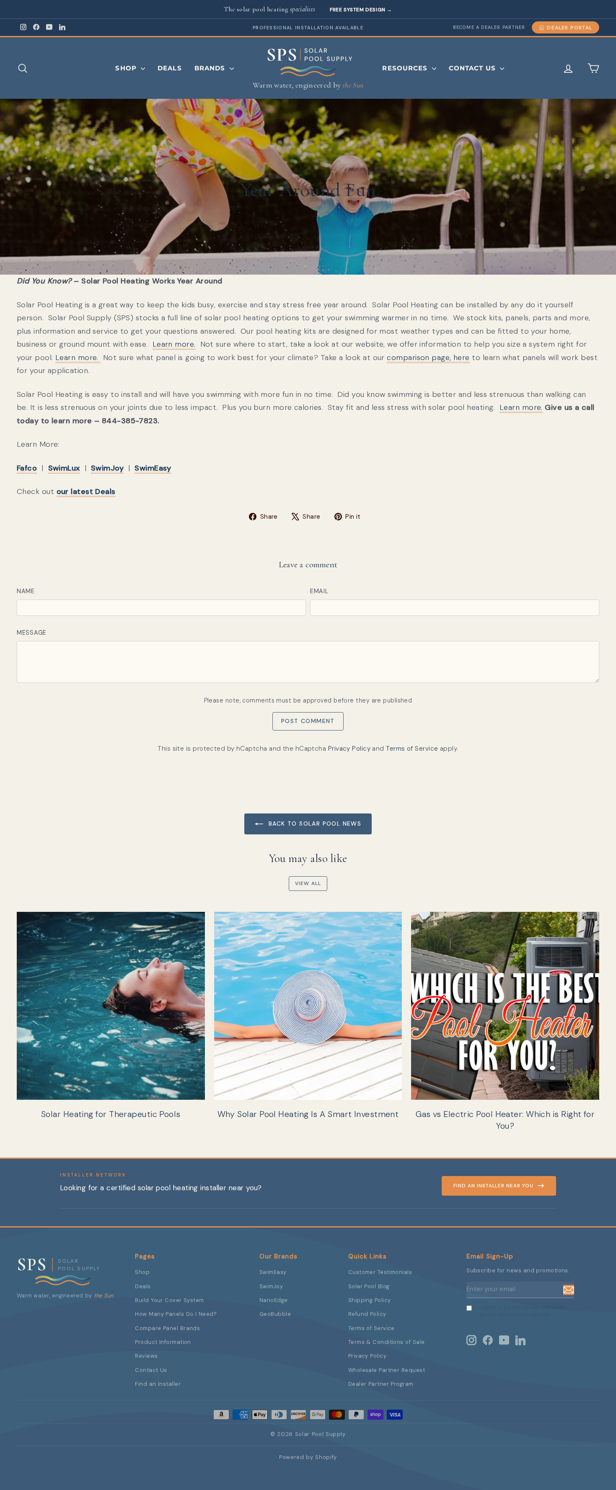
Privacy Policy (349, 748)
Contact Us (473, 68)
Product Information (163, 1342)
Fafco (27, 468)
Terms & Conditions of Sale (386, 1342)
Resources (406, 68)
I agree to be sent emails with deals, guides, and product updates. (523, 1311)
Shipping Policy (369, 1300)
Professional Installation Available (308, 28)
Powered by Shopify (308, 1457)
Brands (211, 68)
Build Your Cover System (169, 1300)
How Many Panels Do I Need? (176, 1314)
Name (26, 591)
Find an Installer (158, 1383)
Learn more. (174, 344)
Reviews (146, 1355)
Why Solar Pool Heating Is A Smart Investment (308, 1114)
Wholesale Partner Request (386, 1370)
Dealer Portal (569, 27)
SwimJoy (271, 1286)
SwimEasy (273, 1272)
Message (32, 632)
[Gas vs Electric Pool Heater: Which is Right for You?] (505, 1006)
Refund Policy (367, 1314)
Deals (170, 68)
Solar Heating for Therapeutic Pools (111, 1114)
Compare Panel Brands (167, 1328)
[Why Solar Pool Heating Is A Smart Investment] (308, 1006)
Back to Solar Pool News (314, 823)
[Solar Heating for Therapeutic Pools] (111, 1006)
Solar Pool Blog (369, 1286)
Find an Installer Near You (493, 1185)
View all (308, 883)
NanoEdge (273, 1300)
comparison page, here (428, 358)
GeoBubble (275, 1314)
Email (319, 591)
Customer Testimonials (380, 1272)
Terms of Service (412, 748)
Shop (127, 68)
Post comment (308, 721)
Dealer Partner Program (381, 1383)
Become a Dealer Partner (489, 27)
